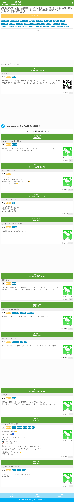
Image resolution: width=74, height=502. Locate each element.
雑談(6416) (55, 21)
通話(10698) (32, 21)
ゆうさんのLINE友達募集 (10, 199)
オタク (14, 470)
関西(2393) (49, 24)
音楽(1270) (4, 27)
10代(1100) (25, 27)
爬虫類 (25, 427)
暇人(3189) (12, 24)
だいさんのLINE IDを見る (37, 277)
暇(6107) (62, 21)
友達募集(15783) (14, 21)
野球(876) (59, 27)
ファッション (15, 342)
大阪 (22, 342)
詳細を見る (37, 138)
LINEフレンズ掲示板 (11, 3)
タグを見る (37, 30)
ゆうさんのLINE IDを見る (37, 196)
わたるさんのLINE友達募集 (10, 467)
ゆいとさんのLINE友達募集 (10, 309)
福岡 (29, 427)
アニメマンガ (15, 312)
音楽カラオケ (30, 312)
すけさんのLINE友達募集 (10, 338)
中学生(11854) (23, 21)
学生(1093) (32, 27)
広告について (61, 496)
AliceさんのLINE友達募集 (10, 424)
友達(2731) (27, 24)
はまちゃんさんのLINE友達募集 (12, 224)
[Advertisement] (37, 46)
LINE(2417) (42, 24)
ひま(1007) (39, 27)
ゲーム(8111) (40, 21)
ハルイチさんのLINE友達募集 (11, 141)
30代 (3, 77)
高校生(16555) (5, 21)
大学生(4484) (4, 24)
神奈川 (14, 77)
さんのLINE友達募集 (8, 170)
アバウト (12, 496)
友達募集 (8, 77)
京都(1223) (11, 27)
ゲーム (14, 427)
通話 (13, 203)
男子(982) (45, 27)
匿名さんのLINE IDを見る (37, 167)
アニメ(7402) (48, 21)
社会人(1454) (56, 24)
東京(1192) (18, 27)
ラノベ (24, 470)
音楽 (25, 342)
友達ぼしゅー (6, 73)
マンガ (19, 470)
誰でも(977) (53, 27)
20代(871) (66, 27)
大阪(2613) (34, 24)
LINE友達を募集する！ (37, 15)
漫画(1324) (64, 24)
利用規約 (37, 496)
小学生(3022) (19, 24)
